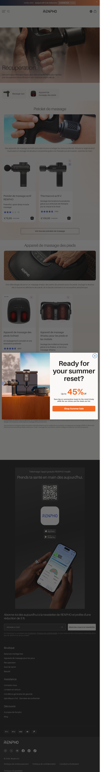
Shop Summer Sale (74, 408)
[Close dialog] (95, 356)
